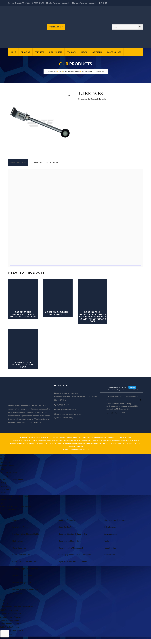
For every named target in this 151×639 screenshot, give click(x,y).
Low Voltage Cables (20, 527)
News (84, 52)
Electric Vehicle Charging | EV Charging (15, 496)
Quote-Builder (114, 52)
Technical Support (7, 465)
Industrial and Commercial (10, 499)
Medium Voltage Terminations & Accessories (25, 591)
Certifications (5, 462)
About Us (25, 52)
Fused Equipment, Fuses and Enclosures (74, 555)
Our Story (4, 476)
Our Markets (55, 52)
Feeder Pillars (109, 555)
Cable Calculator (125, 437)
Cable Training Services (9, 627)
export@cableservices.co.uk (85, 3)
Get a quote (52, 162)
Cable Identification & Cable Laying (72, 534)
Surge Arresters (110, 534)
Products (72, 52)
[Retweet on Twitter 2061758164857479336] (112, 413)
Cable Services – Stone (9, 610)
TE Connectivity (94, 99)
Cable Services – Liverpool (10, 613)
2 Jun (108, 400)
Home (13, 52)
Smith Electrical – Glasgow (10, 617)
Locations (97, 52)
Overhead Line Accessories (115, 520)
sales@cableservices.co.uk (58, 3)
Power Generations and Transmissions (15, 506)
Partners (39, 52)
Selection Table (18, 162)
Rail (1, 503)
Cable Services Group (116, 396)
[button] (69, 95)
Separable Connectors (67, 520)
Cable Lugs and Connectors (69, 541)
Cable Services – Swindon (10, 620)
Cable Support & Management (70, 548)
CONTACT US (56, 27)
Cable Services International (11, 630)
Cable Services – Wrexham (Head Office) (16, 607)
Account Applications (8, 472)
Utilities (3, 493)
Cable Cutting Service (67, 527)
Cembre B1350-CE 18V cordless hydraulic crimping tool (55, 437)
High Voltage (17, 541)
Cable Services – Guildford (10, 623)
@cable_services (131, 396)
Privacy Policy (83, 449)
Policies (3, 469)
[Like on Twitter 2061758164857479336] (117, 413)
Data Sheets (36, 162)
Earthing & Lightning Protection (25, 568)
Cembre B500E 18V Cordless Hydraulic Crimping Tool (97, 437)
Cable (14, 520)
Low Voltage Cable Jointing (23, 575)
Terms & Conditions (69, 449)
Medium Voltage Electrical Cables (26, 534)
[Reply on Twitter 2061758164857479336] (108, 413)
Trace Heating (110, 548)
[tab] (18, 162)
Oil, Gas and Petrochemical (11, 510)
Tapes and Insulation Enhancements (72, 561)
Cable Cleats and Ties (21, 555)
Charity (3, 482)
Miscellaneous (110, 527)
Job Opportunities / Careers (11, 479)
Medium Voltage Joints (21, 582)
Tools (103, 99)
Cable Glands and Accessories (24, 561)
